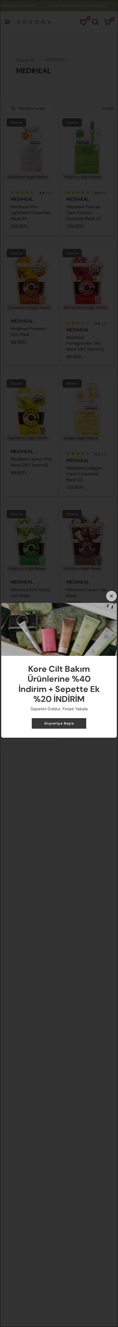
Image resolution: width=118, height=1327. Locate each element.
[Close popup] (111, 596)
